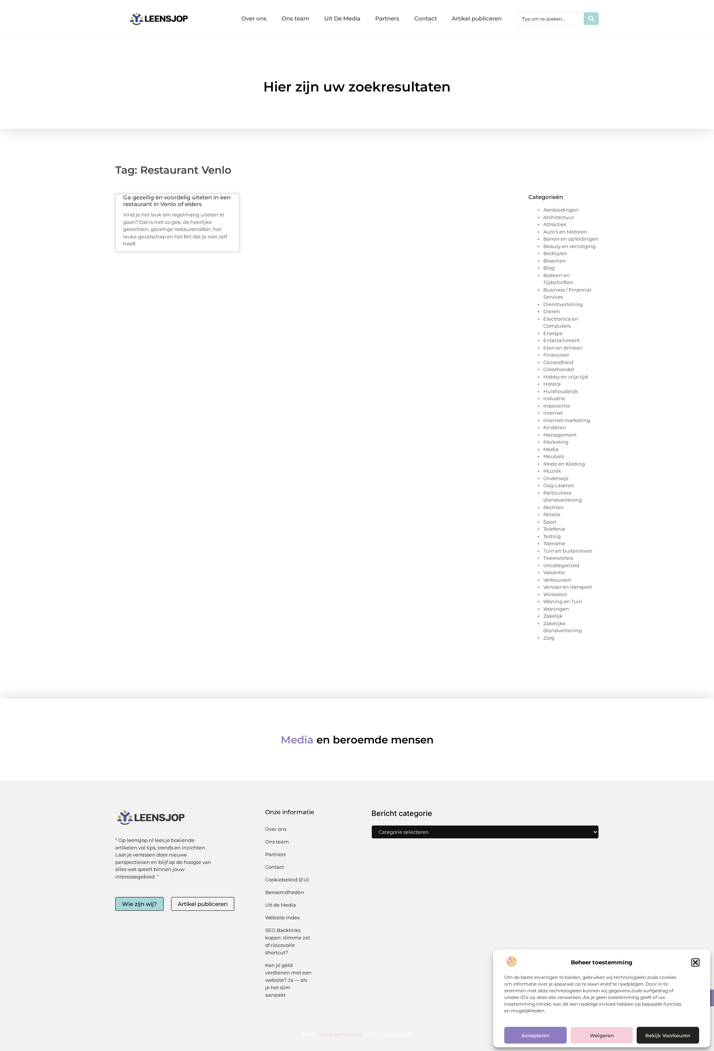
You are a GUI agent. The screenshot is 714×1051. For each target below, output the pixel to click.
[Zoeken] (591, 18)
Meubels (553, 456)
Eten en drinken (563, 348)
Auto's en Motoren (565, 232)
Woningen (556, 609)
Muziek (552, 471)
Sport (549, 522)
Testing (552, 536)
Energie (553, 333)
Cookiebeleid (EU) (287, 880)
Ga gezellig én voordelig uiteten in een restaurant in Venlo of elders (177, 201)
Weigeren (602, 1035)
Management (560, 435)
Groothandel (558, 369)
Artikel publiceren (477, 18)
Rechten (553, 507)
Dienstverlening (563, 304)
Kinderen (554, 427)
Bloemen (554, 261)
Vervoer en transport (567, 587)
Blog (549, 268)
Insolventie (556, 406)
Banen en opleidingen (570, 239)
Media (551, 449)
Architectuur (558, 217)
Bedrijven (555, 253)
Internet (553, 413)
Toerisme (554, 543)
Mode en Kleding (564, 464)
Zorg (548, 638)
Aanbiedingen (561, 210)
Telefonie (554, 529)
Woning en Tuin (562, 601)
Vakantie (554, 572)
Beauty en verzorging (569, 246)
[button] (695, 962)
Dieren (551, 311)
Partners (387, 18)
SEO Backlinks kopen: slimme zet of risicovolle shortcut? (287, 941)
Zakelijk (553, 616)
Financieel (556, 355)
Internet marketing (566, 420)
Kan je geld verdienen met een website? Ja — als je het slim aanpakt (288, 980)
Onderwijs (555, 478)
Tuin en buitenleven (567, 551)
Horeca (552, 384)
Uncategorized (561, 565)
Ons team (295, 18)
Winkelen (555, 594)
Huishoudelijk (560, 391)
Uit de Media (280, 905)
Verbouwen (557, 580)
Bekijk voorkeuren (668, 1035)
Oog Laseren (558, 485)
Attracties (554, 224)
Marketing (556, 442)
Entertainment (561, 340)
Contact (425, 18)
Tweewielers (558, 558)
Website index (282, 917)
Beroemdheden (284, 892)
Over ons (254, 18)
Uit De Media (342, 18)
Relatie (551, 514)
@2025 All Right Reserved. (357, 1034)
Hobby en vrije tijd (565, 377)
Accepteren (535, 1035)
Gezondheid (558, 362)
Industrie (554, 398)
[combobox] (551, 18)
